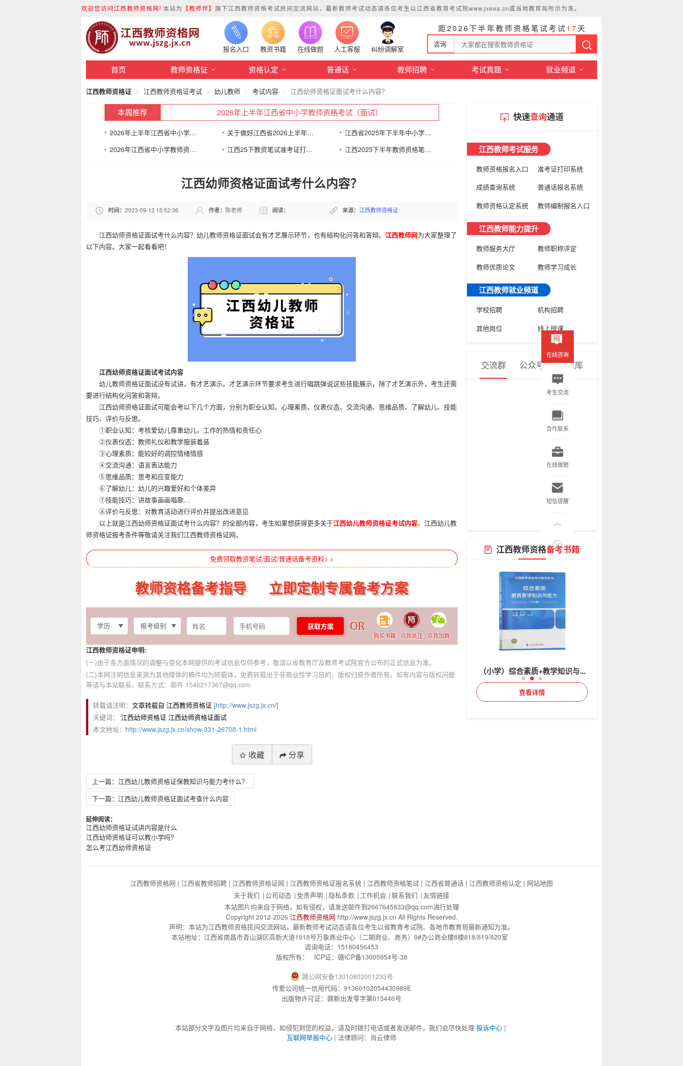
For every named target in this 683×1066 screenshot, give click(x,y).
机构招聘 (551, 309)
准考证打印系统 (560, 168)
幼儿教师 (227, 91)
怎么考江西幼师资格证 (118, 847)
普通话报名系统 (560, 186)
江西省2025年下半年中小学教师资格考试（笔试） (388, 132)
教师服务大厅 (495, 248)
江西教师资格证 (108, 91)
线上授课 (551, 328)
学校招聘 (489, 309)
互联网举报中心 (309, 1037)
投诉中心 (489, 1027)
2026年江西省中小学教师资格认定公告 (153, 149)
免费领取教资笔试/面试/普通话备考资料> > (272, 558)
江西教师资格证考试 (173, 91)
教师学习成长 (557, 266)
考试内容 (265, 91)
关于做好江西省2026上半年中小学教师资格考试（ (270, 132)
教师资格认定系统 (502, 205)
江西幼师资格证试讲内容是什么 (131, 827)
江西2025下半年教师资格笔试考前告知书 (388, 149)
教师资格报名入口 (502, 168)
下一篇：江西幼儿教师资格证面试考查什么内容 (160, 798)
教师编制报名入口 (564, 205)
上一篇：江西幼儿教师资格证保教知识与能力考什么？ (170, 781)
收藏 (256, 754)
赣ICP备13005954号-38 (372, 956)
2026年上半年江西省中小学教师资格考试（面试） (299, 112)
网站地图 (540, 883)
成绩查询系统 (495, 186)
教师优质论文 (495, 266)
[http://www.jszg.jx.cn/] (246, 705)
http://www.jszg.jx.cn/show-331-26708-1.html (190, 729)
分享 (296, 754)
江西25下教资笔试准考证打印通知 (270, 149)
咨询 (440, 43)
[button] (523, 678)
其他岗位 (489, 328)
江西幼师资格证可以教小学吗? (130, 837)
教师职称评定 (557, 248)
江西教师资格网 (312, 916)
